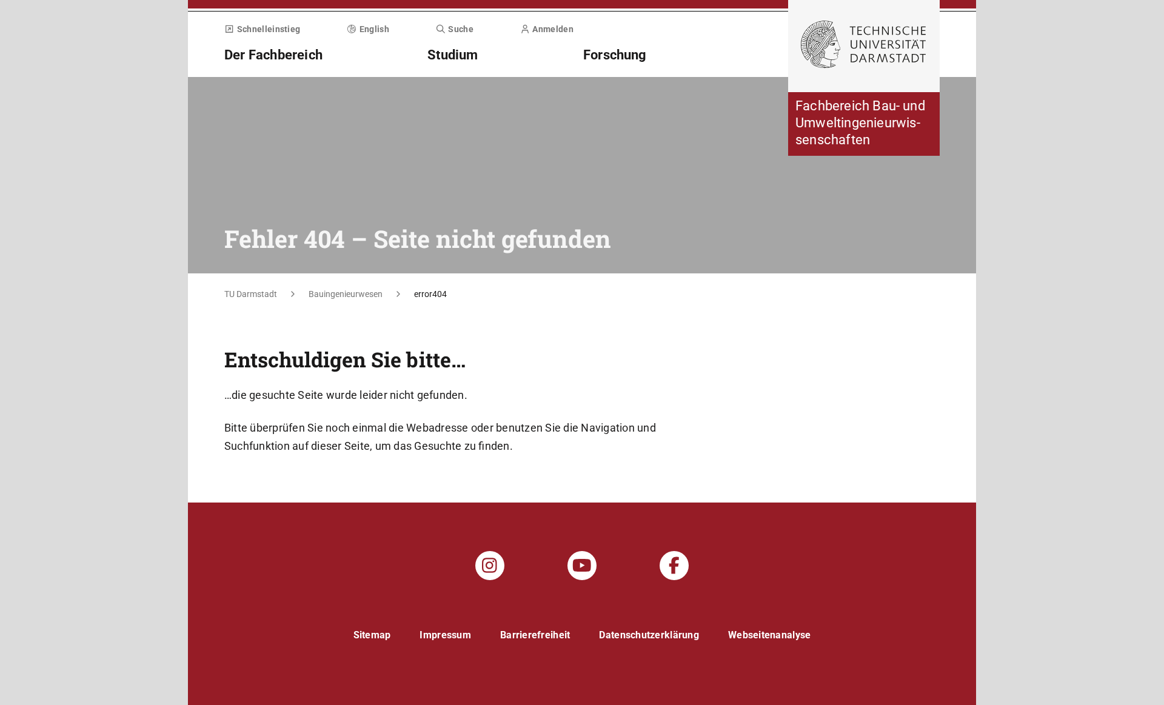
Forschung (615, 54)
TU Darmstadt (250, 294)
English (374, 29)
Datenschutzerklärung (649, 635)
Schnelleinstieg (268, 29)
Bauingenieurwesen (346, 294)
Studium (452, 54)
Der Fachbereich (273, 54)
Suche (460, 29)
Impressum (445, 635)
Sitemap (372, 635)
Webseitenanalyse (769, 635)
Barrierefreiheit (535, 635)
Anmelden (552, 29)
